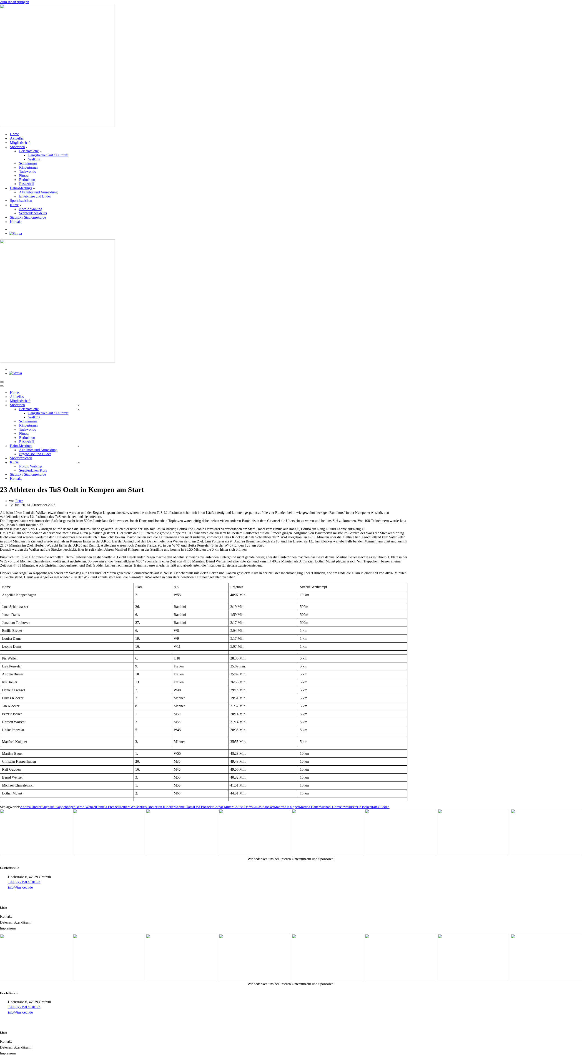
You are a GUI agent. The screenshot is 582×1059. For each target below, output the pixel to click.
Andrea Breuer (30, 807)
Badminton (27, 180)
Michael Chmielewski (335, 807)
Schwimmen (28, 163)
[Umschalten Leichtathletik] (79, 409)
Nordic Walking (30, 209)
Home (14, 134)
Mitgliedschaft (20, 143)
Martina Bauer (309, 807)
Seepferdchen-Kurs (33, 213)
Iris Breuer (149, 807)
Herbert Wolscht (130, 807)
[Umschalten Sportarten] (79, 405)
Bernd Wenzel (85, 807)
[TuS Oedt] (57, 126)
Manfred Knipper (286, 807)
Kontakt (16, 222)
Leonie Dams (184, 807)
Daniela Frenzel (107, 807)
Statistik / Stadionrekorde (28, 217)
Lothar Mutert (223, 807)
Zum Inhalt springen (14, 2)
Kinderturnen (28, 167)
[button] (27, 147)
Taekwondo (27, 171)
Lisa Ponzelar (203, 807)
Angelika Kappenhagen (58, 807)
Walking (34, 159)
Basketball (26, 184)
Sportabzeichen (21, 200)
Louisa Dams (243, 807)
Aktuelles (17, 138)
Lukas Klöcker (263, 807)
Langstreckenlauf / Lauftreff (48, 155)
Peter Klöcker (361, 807)
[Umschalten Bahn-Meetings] (79, 446)
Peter (19, 501)
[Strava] (15, 233)
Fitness (24, 175)
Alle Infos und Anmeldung (38, 192)
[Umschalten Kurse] (79, 462)
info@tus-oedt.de (20, 887)
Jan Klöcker (166, 807)
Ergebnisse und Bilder (35, 196)
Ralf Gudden (380, 807)
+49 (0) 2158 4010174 (24, 882)
